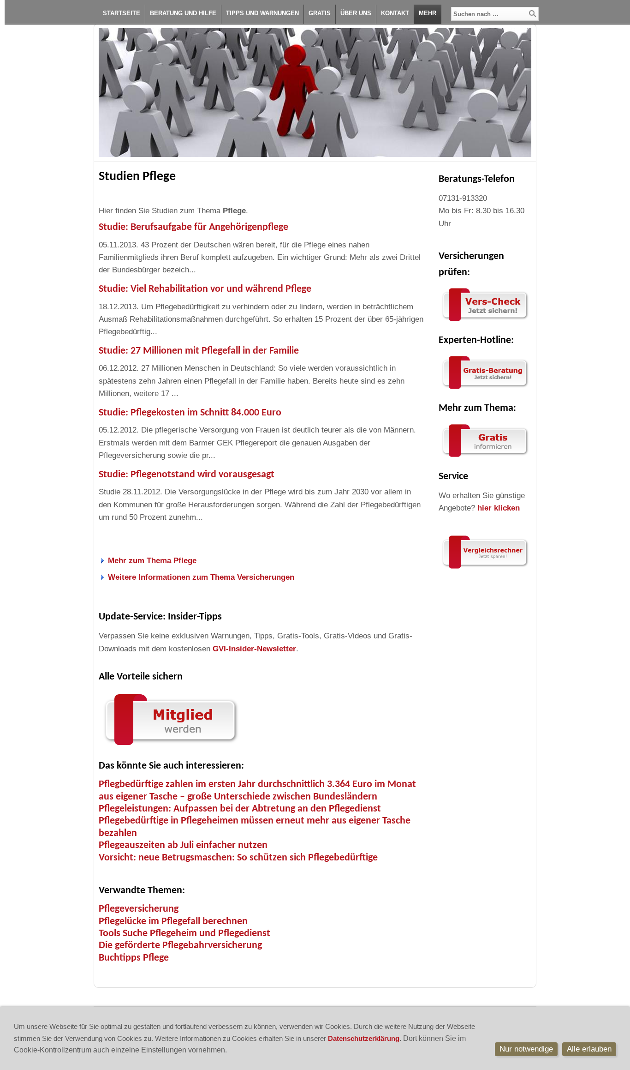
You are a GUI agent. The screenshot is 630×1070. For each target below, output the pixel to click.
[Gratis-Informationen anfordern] (485, 569)
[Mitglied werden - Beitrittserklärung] (170, 747)
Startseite (121, 13)
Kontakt (395, 13)
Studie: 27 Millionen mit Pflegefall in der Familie (199, 351)
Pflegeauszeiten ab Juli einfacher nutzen (183, 845)
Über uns (355, 13)
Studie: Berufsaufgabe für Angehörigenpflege (193, 227)
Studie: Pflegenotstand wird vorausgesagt (186, 474)
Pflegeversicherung (138, 909)
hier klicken (498, 508)
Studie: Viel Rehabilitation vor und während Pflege (205, 289)
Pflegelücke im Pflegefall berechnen (173, 921)
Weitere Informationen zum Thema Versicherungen (201, 577)
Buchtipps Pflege (134, 958)
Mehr (427, 13)
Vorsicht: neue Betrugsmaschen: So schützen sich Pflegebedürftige (238, 858)
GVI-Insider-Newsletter (254, 648)
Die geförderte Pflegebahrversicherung (180, 945)
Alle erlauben (589, 1049)
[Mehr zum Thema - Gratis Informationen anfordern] (485, 457)
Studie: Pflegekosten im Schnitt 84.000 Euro (190, 413)
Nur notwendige (526, 1049)
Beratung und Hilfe (183, 13)
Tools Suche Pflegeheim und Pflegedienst (184, 933)
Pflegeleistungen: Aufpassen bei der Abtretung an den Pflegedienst (240, 809)
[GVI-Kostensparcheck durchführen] (485, 321)
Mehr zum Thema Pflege (152, 560)
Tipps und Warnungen (262, 13)
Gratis (320, 13)
